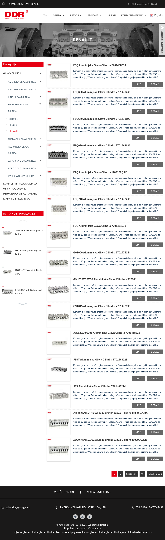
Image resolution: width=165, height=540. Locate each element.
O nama (57, 15)
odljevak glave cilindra (25, 532)
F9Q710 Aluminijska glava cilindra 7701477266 (101, 199)
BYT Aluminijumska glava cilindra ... (29, 252)
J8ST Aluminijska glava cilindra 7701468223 (100, 359)
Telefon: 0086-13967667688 (23, 3)
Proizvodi (93, 15)
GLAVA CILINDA (12, 73)
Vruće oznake (64, 492)
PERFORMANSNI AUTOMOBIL (20, 193)
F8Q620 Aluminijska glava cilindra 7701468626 (101, 145)
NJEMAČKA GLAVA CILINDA (22, 139)
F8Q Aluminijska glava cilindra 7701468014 (99, 65)
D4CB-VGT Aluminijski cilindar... (28, 272)
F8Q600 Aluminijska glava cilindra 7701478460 (101, 92)
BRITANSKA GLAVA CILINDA (22, 89)
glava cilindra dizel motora (54, 532)
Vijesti (112, 15)
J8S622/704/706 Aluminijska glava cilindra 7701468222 (106, 332)
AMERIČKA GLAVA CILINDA (22, 82)
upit (138, 84)
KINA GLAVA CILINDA (19, 97)
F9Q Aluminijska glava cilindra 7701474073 (99, 226)
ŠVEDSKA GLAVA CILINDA (21, 176)
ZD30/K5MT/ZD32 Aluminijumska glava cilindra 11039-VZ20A (110, 413)
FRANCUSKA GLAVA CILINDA (18, 107)
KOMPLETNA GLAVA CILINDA (20, 183)
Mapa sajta (94, 528)
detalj (155, 84)
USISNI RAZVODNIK (14, 188)
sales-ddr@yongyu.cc (18, 507)
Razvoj (74, 15)
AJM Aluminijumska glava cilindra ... (29, 232)
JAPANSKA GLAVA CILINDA (22, 160)
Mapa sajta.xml (99, 492)
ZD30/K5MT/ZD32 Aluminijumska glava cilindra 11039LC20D (110, 439)
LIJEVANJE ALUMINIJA (16, 198)
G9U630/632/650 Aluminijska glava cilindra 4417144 (104, 279)
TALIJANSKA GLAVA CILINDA (18, 149)
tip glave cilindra (79, 532)
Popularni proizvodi (75, 528)
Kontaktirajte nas (132, 15)
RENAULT (13, 131)
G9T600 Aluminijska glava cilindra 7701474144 (101, 252)
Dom (45, 15)
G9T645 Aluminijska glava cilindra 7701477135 (101, 306)
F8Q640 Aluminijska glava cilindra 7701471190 (101, 119)
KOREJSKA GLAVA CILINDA (22, 168)
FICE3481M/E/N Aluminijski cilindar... (29, 292)
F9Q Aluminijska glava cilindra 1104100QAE (100, 172)
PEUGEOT (14, 125)
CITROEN (13, 119)
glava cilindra (97, 532)
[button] (23, 220)
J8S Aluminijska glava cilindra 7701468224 (99, 386)
